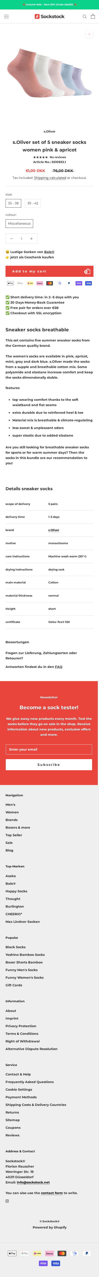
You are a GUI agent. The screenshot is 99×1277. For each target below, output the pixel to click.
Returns (12, 1112)
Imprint (12, 1018)
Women (12, 812)
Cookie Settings (19, 1089)
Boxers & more (18, 827)
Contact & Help (18, 1074)
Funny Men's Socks (22, 970)
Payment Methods (21, 1097)
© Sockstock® (49, 1221)
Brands (11, 820)
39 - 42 (32, 203)
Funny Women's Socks (25, 977)
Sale (9, 843)
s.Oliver (49, 131)
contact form (52, 1193)
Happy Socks (16, 891)
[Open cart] (93, 16)
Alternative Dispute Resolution (32, 1049)
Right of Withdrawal (23, 1041)
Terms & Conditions (22, 1034)
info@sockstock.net (33, 1182)
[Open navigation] (6, 16)
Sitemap (13, 1120)
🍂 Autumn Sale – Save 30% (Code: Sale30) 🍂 (50, 4)
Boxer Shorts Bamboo (24, 962)
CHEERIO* (14, 914)
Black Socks (16, 947)
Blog (9, 850)
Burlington (15, 906)
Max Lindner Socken (23, 922)
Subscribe (49, 765)
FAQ (58, 667)
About (11, 1011)
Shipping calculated (50, 178)
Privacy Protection (21, 1026)
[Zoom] (89, 34)
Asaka (11, 876)
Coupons (13, 1128)
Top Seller (14, 835)
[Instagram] (7, 1201)
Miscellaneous (19, 223)
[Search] (85, 16)
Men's (10, 805)
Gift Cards (14, 985)
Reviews (12, 1135)
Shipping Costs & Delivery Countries (36, 1105)
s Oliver (53, 530)
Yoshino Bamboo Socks (25, 955)
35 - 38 (13, 203)
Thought (13, 899)
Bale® (49, 252)
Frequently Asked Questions (30, 1082)
